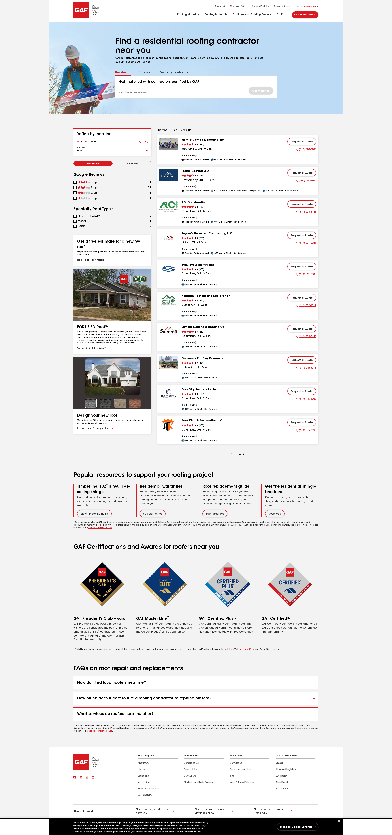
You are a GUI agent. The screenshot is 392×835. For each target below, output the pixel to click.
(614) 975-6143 (306, 212)
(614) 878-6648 (306, 337)
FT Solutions (282, 789)
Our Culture (190, 776)
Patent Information (240, 770)
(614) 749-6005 (306, 399)
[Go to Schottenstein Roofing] (168, 269)
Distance (81, 148)
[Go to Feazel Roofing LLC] (168, 175)
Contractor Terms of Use (100, 528)
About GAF (143, 763)
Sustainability (145, 795)
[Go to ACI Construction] (168, 206)
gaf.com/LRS (245, 649)
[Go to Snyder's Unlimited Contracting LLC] (168, 238)
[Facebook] (75, 777)
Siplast (279, 763)
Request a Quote (302, 142)
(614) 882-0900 (306, 150)
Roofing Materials (188, 14)
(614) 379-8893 (306, 430)
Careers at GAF (192, 763)
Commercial (132, 164)
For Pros (281, 14)
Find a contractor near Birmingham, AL (209, 811)
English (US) (239, 6)
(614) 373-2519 (306, 306)
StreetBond (282, 782)
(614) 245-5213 (306, 368)
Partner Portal (259, 6)
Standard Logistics (286, 770)
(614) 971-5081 (306, 243)
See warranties (152, 514)
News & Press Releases (242, 782)
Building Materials (216, 14)
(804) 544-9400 (306, 181)
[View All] (195, 155)
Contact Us (236, 763)
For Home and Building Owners (251, 14)
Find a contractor (305, 15)
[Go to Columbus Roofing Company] (168, 362)
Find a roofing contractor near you (152, 811)
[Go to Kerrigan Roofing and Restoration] (168, 300)
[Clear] (139, 141)
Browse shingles (282, 6)
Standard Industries (148, 789)
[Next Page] (244, 454)
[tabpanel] (196, 87)
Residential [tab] (123, 72)
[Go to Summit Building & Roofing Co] (168, 331)
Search (218, 6)
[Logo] (86, 17)
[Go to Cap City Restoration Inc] (168, 394)
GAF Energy (281, 776)
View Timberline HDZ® (94, 514)
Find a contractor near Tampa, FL (268, 811)
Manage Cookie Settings (296, 827)
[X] (81, 777)
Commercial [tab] (146, 72)
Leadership (144, 776)
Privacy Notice (193, 832)
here (231, 649)
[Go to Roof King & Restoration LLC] (168, 425)
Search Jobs (190, 770)
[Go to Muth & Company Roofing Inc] (168, 144)
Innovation (144, 782)
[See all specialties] (113, 209)
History (141, 770)
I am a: (305, 6)
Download (274, 514)
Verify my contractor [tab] (174, 72)
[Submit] (146, 141)
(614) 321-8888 (306, 275)
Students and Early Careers (198, 782)
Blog (232, 776)
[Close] (339, 821)
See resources (215, 514)
